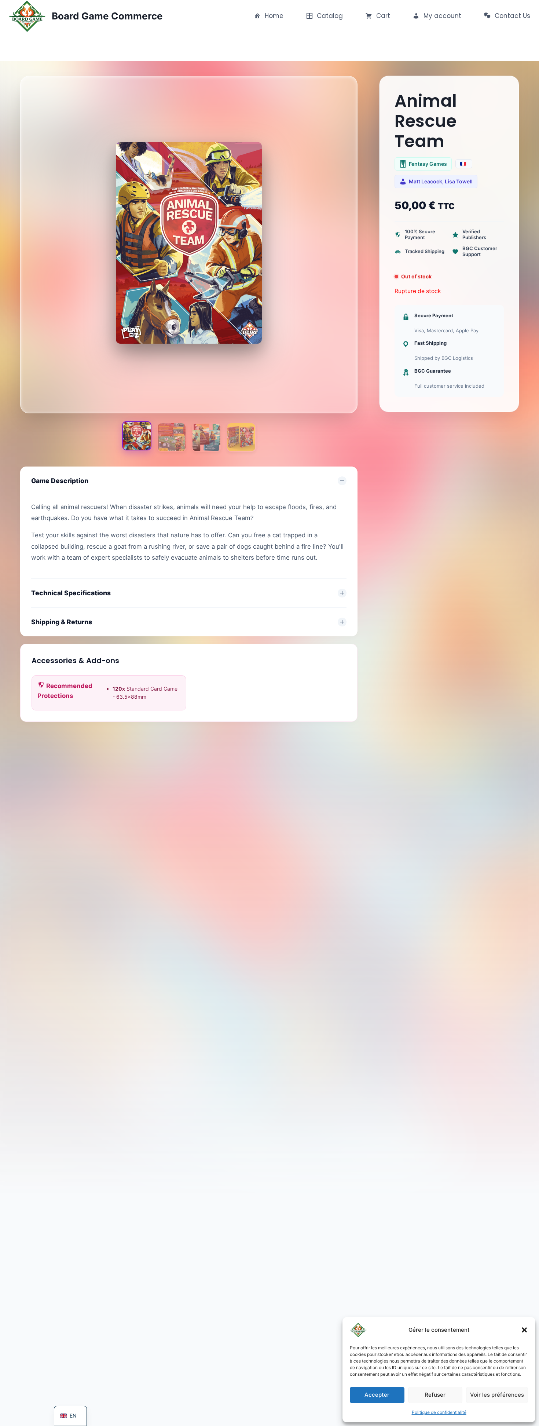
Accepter (376, 1394)
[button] (524, 1330)
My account (441, 15)
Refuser (435, 1394)
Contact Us (511, 15)
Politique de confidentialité (439, 1412)
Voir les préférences (497, 1394)
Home (273, 15)
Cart (382, 15)
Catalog (329, 15)
